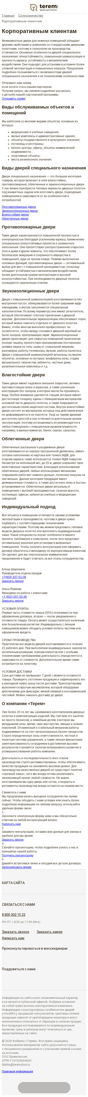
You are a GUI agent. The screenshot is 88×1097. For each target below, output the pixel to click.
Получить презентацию (17, 855)
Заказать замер (49, 932)
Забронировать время (16, 867)
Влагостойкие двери (15, 214)
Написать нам (11, 824)
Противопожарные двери (19, 207)
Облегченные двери (15, 218)
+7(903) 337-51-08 (14, 577)
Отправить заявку (14, 98)
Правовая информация (17, 1071)
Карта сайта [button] (13, 883)
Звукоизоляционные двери (20, 211)
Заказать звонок (12, 581)
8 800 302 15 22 (13, 915)
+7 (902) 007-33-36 (14, 596)
